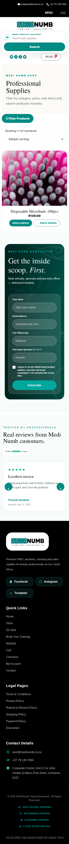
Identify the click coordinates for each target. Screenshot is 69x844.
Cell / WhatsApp (20, 333)
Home (10, 616)
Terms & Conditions (18, 694)
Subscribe (34, 385)
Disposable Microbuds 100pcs (34, 211)
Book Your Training (18, 636)
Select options (20, 222)
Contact (11, 670)
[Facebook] (11, 57)
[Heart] (25, 57)
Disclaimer (12, 727)
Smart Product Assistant (26, 34)
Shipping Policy (16, 714)
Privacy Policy (15, 700)
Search (35, 47)
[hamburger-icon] (63, 12)
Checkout (12, 657)
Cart (8, 650)
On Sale (11, 629)
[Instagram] (16, 57)
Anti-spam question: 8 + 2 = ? (27, 349)
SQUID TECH (56, 837)
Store (9, 623)
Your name (17, 299)
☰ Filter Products (18, 118)
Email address (19, 316)
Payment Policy (16, 721)
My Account (13, 663)
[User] (20, 57)
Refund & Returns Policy (21, 707)
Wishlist (11, 643)
